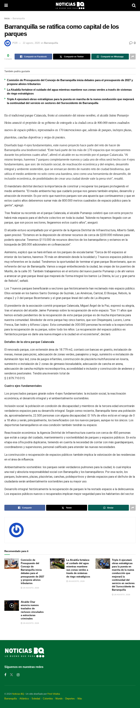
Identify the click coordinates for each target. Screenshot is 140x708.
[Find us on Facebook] (5, 675)
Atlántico (24, 698)
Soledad (36, 698)
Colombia (48, 698)
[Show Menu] (6, 5)
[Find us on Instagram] (18, 675)
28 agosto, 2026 (30, 588)
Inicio (7, 18)
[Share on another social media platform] (133, 57)
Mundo (59, 698)
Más (79, 698)
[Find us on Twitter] (11, 675)
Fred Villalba (53, 694)
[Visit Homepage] (70, 5)
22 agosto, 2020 (31, 43)
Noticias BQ (18, 694)
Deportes (70, 698)
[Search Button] (134, 5)
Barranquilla (19, 18)
